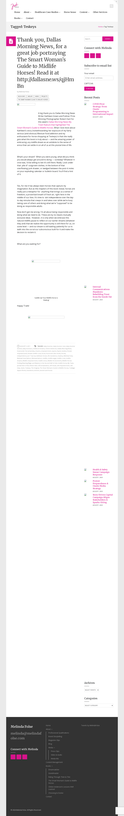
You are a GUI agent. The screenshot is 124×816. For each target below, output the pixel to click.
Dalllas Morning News (64, 348)
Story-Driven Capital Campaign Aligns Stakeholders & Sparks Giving (103, 498)
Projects (44, 96)
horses (63, 353)
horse (43, 353)
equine (54, 351)
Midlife (30, 96)
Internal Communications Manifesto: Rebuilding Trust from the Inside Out (102, 292)
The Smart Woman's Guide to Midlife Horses (33, 99)
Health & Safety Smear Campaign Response (101, 472)
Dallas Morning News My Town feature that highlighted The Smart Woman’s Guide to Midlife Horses (44, 125)
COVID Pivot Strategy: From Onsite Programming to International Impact (103, 109)
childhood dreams (39, 348)
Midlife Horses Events (55, 361)
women (36, 370)
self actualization (43, 365)
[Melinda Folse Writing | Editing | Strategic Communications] (15, 6)
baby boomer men (59, 346)
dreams (37, 351)
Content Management (54, 762)
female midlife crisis (34, 353)
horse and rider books (53, 353)
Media (50, 747)
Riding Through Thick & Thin (59, 777)
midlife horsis (62, 363)
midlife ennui (42, 361)
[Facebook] (86, 55)
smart (22, 368)
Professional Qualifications (58, 733)
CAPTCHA (88, 83)
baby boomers (27, 348)
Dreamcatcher (53, 769)
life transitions (52, 356)
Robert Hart (33, 365)
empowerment (46, 351)
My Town (71, 363)
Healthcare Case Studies (46, 12)
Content (83, 12)
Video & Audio (56, 755)
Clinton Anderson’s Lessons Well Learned (61, 788)
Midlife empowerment (30, 361)
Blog (50, 744)
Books (17, 18)
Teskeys (27, 368)
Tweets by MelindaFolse (90, 725)
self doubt (53, 365)
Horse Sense (70, 12)
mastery (60, 356)
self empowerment (63, 365)
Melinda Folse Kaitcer (24, 358)
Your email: (89, 73)
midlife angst (52, 358)
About (26, 12)
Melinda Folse (24, 92)
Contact (30, 18)
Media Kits (55, 758)
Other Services (100, 12)
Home (17, 12)
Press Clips (55, 751)
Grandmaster (53, 773)
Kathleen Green (42, 356)
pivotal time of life (23, 365)
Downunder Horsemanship (26, 351)
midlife (45, 358)
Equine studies (61, 351)
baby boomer (48, 346)
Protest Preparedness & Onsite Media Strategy (100, 485)
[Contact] (98, 55)
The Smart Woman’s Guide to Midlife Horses (62, 781)
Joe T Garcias (31, 356)
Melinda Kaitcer (37, 358)
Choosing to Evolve (55, 793)
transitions (30, 370)
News (37, 96)
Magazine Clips (54, 740)
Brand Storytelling (55, 736)
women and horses (46, 370)
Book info (21, 96)
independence (22, 356)
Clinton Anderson (51, 348)
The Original (35, 368)
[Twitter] (92, 55)
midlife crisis (61, 358)
